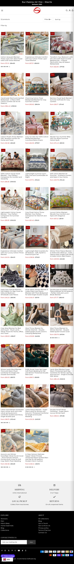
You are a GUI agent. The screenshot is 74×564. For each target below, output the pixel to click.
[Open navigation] (16, 10)
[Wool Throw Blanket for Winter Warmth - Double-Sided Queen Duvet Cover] (61, 314)
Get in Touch (43, 523)
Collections (5, 530)
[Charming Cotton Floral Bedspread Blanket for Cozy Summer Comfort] (37, 84)
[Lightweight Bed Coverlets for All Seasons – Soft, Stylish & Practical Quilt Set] (37, 237)
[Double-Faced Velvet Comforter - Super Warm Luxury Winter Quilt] (61, 395)
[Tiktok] (22, 550)
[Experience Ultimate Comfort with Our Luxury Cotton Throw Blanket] (12, 237)
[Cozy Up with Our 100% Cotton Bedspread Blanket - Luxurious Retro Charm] (37, 123)
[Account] (69, 10)
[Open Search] (67, 10)
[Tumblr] (15, 550)
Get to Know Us (44, 526)
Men (2, 521)
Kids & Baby (5, 523)
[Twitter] (8, 550)
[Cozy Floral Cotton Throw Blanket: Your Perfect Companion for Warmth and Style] (37, 198)
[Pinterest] (12, 550)
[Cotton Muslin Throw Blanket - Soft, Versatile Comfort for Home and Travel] (12, 123)
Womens (4, 519)
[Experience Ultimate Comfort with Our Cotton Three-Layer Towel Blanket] (37, 43)
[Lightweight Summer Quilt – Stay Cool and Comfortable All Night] (37, 159)
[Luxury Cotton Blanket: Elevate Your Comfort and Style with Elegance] (61, 198)
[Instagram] (5, 550)
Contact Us (42, 532)
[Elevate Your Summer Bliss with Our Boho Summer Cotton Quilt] (61, 123)
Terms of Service (44, 530)
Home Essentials (7, 526)
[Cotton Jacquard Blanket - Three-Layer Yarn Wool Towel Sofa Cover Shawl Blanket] (12, 43)
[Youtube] (19, 550)
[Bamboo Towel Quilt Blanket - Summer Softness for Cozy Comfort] (61, 84)
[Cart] (72, 10)
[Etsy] (25, 550)
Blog (2, 528)
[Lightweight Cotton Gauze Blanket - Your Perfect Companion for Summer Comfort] (12, 198)
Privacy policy (43, 528)
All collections (43, 519)
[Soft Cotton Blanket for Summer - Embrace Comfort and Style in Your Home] (61, 159)
